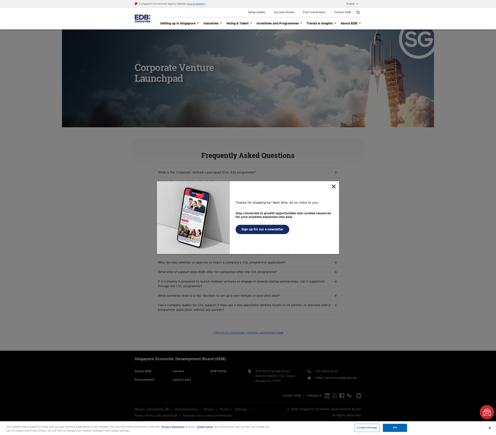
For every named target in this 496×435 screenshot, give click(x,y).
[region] (248, 428)
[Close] (490, 428)
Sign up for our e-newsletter (262, 229)
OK (395, 427)
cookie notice (204, 427)
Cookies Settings (366, 427)
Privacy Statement (173, 427)
